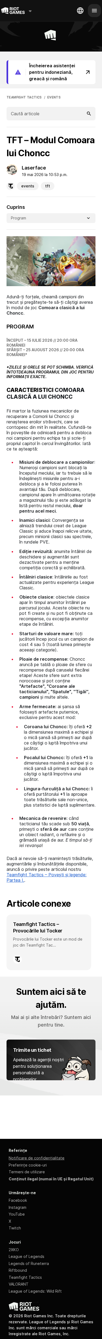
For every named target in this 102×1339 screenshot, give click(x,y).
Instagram (17, 1207)
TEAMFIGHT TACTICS (24, 97)
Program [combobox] (18, 218)
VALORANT (19, 1284)
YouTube (17, 1214)
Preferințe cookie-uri (28, 1165)
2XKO (14, 1249)
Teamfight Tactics (25, 1277)
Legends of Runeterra (29, 1263)
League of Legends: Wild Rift (35, 1291)
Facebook (18, 1200)
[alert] (51, 72)
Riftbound (18, 1270)
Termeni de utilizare (27, 1171)
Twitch (15, 1228)
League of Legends (26, 1256)
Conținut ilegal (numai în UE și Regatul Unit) (51, 1179)
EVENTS (54, 97)
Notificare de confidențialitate (36, 1158)
